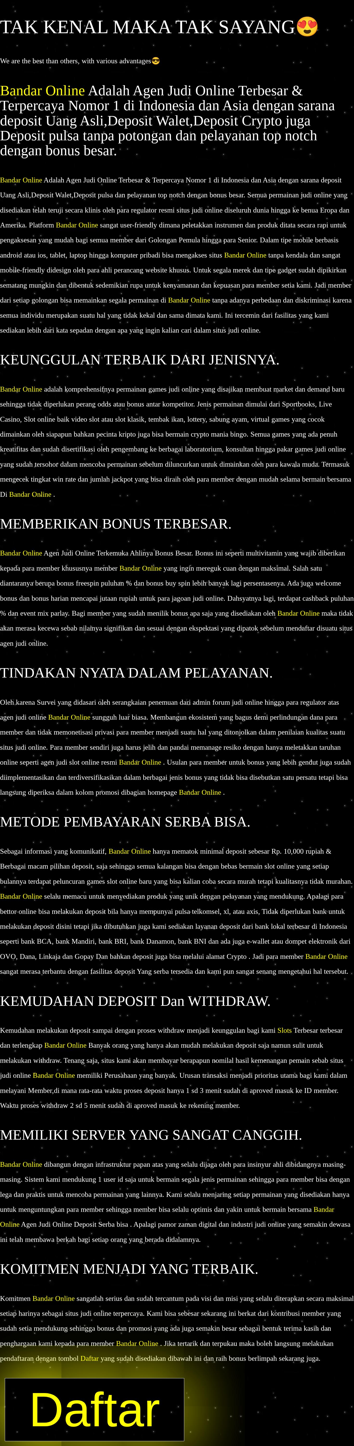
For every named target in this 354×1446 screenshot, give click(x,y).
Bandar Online (44, 90)
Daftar (90, 1358)
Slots (284, 1030)
